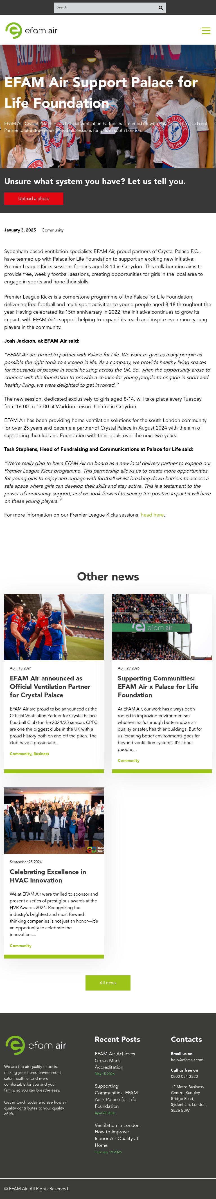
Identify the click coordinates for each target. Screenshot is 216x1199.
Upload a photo (33, 198)
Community (53, 230)
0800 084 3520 (184, 1076)
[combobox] (110, 7)
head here (152, 515)
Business (41, 754)
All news (108, 983)
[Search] (161, 7)
